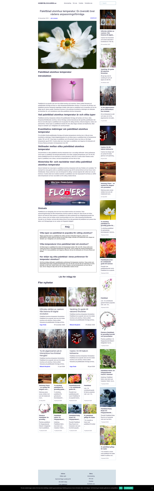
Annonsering (67, 3)
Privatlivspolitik (128, 488)
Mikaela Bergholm (75, 325)
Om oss (75, 3)
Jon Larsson (54, 18)
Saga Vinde (43, 325)
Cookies (81, 3)
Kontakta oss (88, 3)
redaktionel (93, 18)
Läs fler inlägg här (67, 277)
